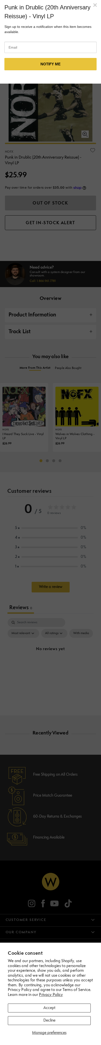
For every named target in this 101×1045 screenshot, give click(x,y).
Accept (49, 1008)
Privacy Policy (51, 995)
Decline (49, 1021)
